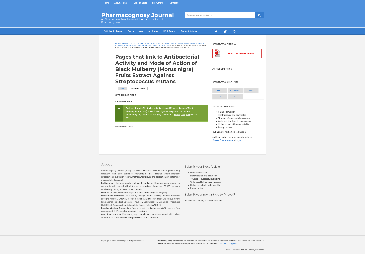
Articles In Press (113, 31)
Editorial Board (140, 3)
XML (183, 114)
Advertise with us (240, 250)
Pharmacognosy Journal (137, 15)
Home (106, 3)
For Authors (157, 3)
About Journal (120, 3)
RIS (220, 97)
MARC (251, 90)
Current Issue (135, 31)
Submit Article (189, 31)
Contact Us (175, 3)
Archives (153, 31)
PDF (188, 114)
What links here (139, 88)
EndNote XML (235, 90)
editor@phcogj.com (228, 243)
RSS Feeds (169, 31)
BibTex (177, 114)
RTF (235, 97)
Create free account (222, 140)
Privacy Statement (256, 250)
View (122, 88)
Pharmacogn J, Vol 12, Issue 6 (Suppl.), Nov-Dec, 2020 (141, 43)
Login (238, 140)
